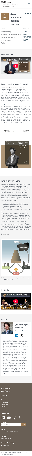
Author (3, 43)
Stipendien (3, 406)
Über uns (3, 408)
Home (2, 397)
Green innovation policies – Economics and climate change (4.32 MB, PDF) (27, 36)
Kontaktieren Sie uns (6, 438)
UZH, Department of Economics (10, 431)
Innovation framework (8, 37)
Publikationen (4, 404)
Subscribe (23, 424)
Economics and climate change (11, 34)
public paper (9, 105)
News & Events (4, 402)
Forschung (3, 400)
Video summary (6, 31)
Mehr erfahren (6, 445)
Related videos (5, 40)
